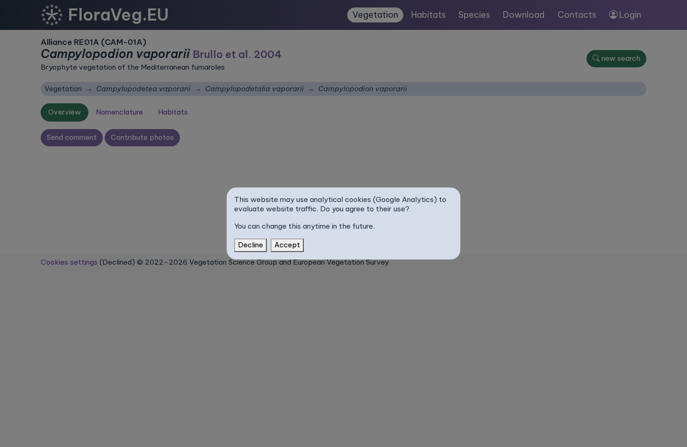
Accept (287, 244)
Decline (250, 244)
